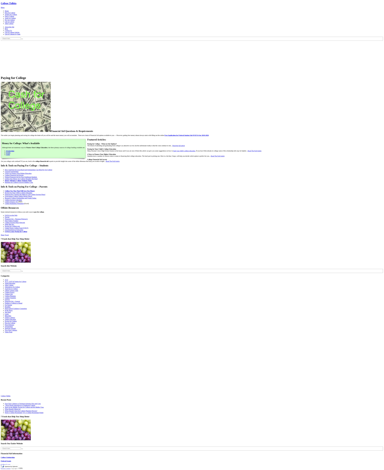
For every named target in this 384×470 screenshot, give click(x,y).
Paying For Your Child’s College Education (18, 193)
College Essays (9, 292)
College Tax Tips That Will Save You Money (20, 191)
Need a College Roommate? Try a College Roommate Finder (24, 413)
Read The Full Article (254, 151)
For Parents (8, 305)
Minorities (8, 316)
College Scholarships (8, 457)
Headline (7, 307)
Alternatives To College (12, 287)
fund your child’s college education (184, 151)
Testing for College (11, 14)
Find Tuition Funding (11, 221)
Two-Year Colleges (11, 330)
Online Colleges (10, 317)
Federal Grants (6, 461)
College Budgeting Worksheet (14, 203)
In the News (8, 310)
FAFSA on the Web (11, 215)
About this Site (9, 27)
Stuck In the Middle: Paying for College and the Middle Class (24, 407)
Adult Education (10, 283)
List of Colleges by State (12, 34)
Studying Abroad (10, 328)
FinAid (7, 217)
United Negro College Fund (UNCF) (16, 228)
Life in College (9, 22)
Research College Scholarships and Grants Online (20, 198)
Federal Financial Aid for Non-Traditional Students (21, 177)
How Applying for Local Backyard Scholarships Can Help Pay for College (28, 170)
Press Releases (9, 325)
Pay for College (10, 20)
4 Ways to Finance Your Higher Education (18, 173)
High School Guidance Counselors (16, 308)
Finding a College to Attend (13, 303)
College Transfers (10, 298)
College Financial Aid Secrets (14, 175)
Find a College (9, 16)
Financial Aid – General (12, 301)
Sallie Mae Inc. (9, 224)
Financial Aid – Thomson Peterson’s (16, 219)
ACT (6, 280)
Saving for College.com (12, 226)
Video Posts (8, 332)
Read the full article (178, 146)
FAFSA (7, 299)
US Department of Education (14, 230)
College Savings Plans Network (15, 222)
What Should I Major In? (13, 409)
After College (9, 23)
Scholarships (9, 326)
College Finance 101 (11, 202)
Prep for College (10, 13)
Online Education (10, 319)
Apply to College (10, 18)
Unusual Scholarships (11, 171)
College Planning (10, 296)
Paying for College (11, 321)
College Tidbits (8, 3)
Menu (2, 7)
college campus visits (11, 290)
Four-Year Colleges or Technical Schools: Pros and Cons (23, 404)
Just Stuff (8, 312)
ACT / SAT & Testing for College (15, 281)
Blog (6, 29)
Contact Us (8, 30)
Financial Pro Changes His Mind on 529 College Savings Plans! (25, 194)
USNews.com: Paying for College (16, 231)
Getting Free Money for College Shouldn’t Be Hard (21, 179)
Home (7, 11)
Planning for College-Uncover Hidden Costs (19, 182)
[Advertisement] (192, 60)
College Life (9, 294)
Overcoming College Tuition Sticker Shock (18, 196)
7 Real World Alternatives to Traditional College (20, 405)
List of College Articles (12, 32)
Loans (7, 314)
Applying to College (11, 289)
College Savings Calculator (13, 200)
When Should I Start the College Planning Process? (21, 411)
